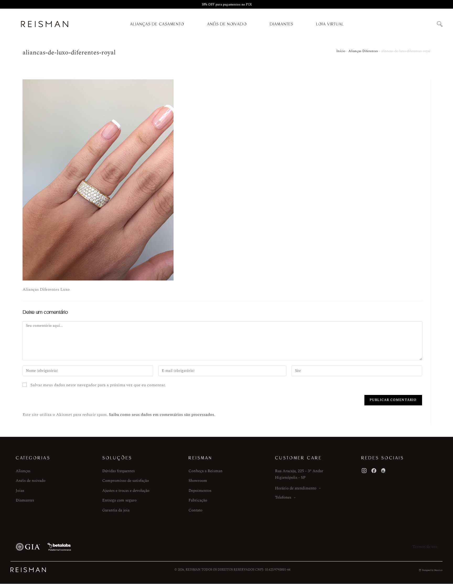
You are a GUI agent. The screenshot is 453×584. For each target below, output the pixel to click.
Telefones (283, 497)
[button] (440, 24)
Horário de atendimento (295, 488)
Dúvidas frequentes (118, 471)
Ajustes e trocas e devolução (125, 491)
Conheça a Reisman (205, 471)
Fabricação (197, 500)
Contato (195, 510)
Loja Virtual (330, 24)
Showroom (197, 481)
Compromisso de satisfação (125, 481)
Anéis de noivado (30, 481)
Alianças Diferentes (363, 51)
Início (340, 51)
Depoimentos (199, 491)
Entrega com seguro (119, 500)
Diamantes (281, 24)
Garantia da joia (116, 510)
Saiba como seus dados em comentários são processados (161, 414)
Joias (20, 491)
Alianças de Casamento (157, 24)
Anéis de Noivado (227, 24)
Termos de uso (425, 547)
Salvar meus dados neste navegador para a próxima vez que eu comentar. (98, 385)
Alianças (23, 471)
